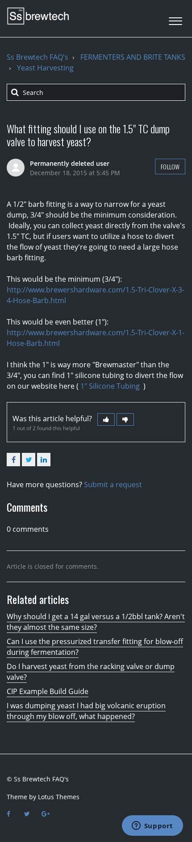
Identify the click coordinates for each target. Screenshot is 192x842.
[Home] (38, 16)
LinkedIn (43, 459)
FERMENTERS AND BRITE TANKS (132, 57)
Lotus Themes (58, 797)
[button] (175, 18)
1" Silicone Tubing (111, 386)
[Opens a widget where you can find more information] (152, 826)
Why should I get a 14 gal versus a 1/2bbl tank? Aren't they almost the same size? (96, 622)
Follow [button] (170, 166)
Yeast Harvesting (45, 68)
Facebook (13, 459)
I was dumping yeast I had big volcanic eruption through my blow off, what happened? (86, 711)
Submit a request (113, 484)
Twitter (28, 459)
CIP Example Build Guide (47, 691)
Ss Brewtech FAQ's (37, 57)
